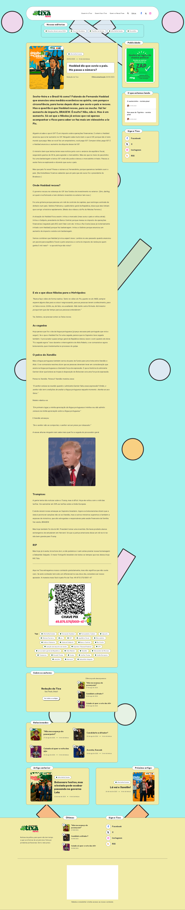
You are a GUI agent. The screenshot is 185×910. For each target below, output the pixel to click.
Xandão (84, 651)
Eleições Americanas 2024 (57, 31)
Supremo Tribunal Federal (82, 646)
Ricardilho (133, 31)
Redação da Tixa (51, 688)
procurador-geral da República (49, 651)
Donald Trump (58, 655)
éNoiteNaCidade (117, 31)
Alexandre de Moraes (101, 651)
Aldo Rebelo (70, 651)
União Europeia (102, 655)
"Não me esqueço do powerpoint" (94, 684)
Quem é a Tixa (86, 13)
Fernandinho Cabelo (88, 634)
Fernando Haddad (68, 634)
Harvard (70, 659)
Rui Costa (100, 642)
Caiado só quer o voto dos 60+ (98, 703)
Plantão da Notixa (98, 31)
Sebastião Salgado (86, 659)
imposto (105, 634)
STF (99, 646)
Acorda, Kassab (94, 750)
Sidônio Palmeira (49, 642)
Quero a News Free (117, 13)
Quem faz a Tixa (101, 13)
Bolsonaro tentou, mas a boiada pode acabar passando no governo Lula (68, 787)
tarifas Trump (85, 655)
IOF (70, 638)
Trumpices (43, 655)
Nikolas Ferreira (48, 638)
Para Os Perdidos (79, 31)
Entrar (134, 13)
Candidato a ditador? (94, 694)
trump (72, 655)
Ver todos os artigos (51, 698)
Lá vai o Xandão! (120, 787)
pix (61, 638)
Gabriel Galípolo (67, 642)
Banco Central (85, 642)
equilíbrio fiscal (84, 638)
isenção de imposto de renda (56, 646)
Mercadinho (100, 638)
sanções (57, 659)
